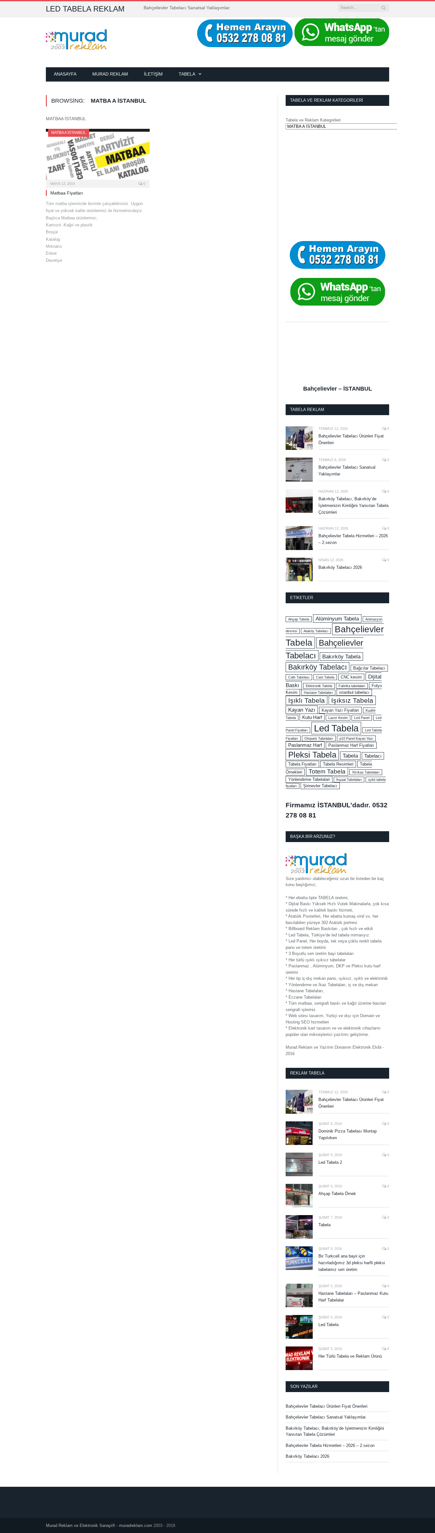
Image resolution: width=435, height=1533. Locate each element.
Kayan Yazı (301, 710)
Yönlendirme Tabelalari (309, 779)
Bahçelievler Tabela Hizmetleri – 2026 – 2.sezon (353, 539)
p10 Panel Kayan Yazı (356, 738)
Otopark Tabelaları (318, 738)
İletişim (153, 74)
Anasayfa (65, 74)
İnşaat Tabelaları (349, 779)
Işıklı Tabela (306, 700)
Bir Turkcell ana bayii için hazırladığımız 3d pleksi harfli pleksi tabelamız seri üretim (351, 1263)
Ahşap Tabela (298, 619)
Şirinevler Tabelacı (320, 785)
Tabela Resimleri (338, 764)
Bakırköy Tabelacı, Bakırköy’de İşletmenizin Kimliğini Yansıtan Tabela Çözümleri (353, 505)
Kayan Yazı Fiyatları (340, 710)
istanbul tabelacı (354, 692)
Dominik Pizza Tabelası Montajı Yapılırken (347, 1134)
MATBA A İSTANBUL (68, 132)
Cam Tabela (325, 677)
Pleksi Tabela (312, 754)
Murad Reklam (110, 74)
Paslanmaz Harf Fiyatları (351, 745)
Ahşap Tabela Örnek (337, 1193)
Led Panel (361, 718)
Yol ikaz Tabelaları (366, 772)
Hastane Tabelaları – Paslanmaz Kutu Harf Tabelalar (353, 1296)
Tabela (187, 74)
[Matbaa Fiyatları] (98, 156)
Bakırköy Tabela (341, 656)
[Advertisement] (337, 185)
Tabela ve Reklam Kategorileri (313, 120)
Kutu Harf (312, 717)
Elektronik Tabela (319, 686)
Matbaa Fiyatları (66, 192)
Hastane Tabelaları (318, 692)
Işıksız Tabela (352, 700)
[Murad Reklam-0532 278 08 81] (76, 38)
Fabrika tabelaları (352, 686)
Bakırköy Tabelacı (317, 667)
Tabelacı (373, 756)
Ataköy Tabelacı (315, 631)
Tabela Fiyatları (302, 764)
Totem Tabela (327, 771)
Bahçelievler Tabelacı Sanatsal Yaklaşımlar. (187, 7)
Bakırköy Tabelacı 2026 (340, 567)
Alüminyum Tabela (337, 618)
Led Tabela (336, 728)
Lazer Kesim (338, 718)
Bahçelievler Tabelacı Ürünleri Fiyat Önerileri (351, 439)
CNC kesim (351, 677)
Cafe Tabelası (299, 677)
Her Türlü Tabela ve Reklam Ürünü (350, 1356)
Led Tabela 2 (330, 1162)
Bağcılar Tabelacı (369, 668)
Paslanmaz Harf (305, 745)
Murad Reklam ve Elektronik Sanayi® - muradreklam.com (99, 1525)
